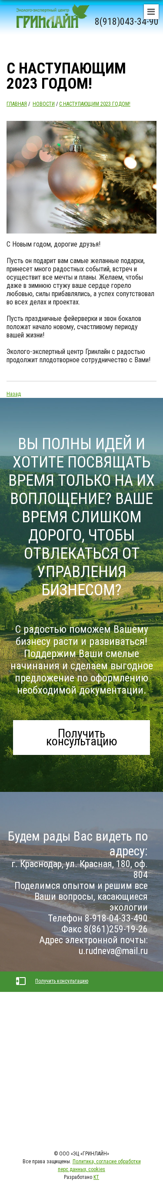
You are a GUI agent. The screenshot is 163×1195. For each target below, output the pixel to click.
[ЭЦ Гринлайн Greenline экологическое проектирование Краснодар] (49, 21)
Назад (14, 394)
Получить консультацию (81, 737)
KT (96, 1177)
